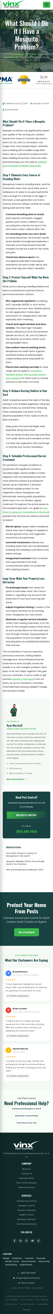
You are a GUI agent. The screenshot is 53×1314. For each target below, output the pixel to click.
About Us (26, 1169)
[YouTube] (32, 1240)
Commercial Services (26, 1224)
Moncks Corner (12, 1261)
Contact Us (26, 1173)
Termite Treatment (26, 1210)
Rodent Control (26, 1214)
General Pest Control (26, 1201)
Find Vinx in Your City (27, 1123)
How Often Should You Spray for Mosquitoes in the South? (21, 854)
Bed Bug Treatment (26, 1219)
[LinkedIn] (20, 1240)
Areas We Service (26, 1187)
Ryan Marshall (11, 57)
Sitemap (26, 1310)
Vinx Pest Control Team (25, 54)
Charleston (17, 1258)
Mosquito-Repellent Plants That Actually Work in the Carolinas (25, 862)
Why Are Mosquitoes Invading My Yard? (24, 869)
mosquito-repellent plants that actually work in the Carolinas (26, 374)
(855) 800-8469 (26, 831)
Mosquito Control (26, 815)
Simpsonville (44, 1261)
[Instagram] (26, 1240)
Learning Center (26, 1178)
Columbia (29, 1258)
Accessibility (42, 1304)
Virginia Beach (25, 1264)
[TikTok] (38, 1240)
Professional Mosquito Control (26, 1108)
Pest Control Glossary (26, 1182)
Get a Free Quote (26, 932)
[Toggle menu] (46, 5)
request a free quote (23, 679)
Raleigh (6, 1258)
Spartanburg (11, 1264)
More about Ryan (15, 779)
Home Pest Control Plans (26, 1116)
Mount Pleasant (29, 1261)
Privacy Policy (11, 1304)
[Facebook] (14, 1240)
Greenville (40, 1258)
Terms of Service (27, 1304)
